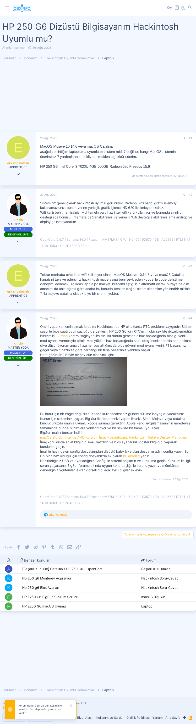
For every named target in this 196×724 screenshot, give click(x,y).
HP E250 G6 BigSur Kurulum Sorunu (50, 597)
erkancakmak (15, 48)
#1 (190, 138)
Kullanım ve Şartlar (110, 717)
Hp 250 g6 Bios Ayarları (40, 587)
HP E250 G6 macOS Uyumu (44, 606)
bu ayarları (132, 456)
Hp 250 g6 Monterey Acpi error (46, 578)
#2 (190, 194)
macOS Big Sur (153, 597)
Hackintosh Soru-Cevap (160, 578)
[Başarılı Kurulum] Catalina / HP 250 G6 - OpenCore (62, 569)
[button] (6, 8)
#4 (190, 318)
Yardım (157, 717)
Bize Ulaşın (85, 717)
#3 (190, 266)
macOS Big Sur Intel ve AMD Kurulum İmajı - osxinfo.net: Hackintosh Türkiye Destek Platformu (113, 437)
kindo (18, 220)
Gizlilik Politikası (138, 717)
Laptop (146, 606)
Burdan (62, 336)
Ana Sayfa (172, 717)
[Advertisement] (98, 98)
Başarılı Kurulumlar (155, 569)
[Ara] (190, 8)
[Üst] (184, 717)
